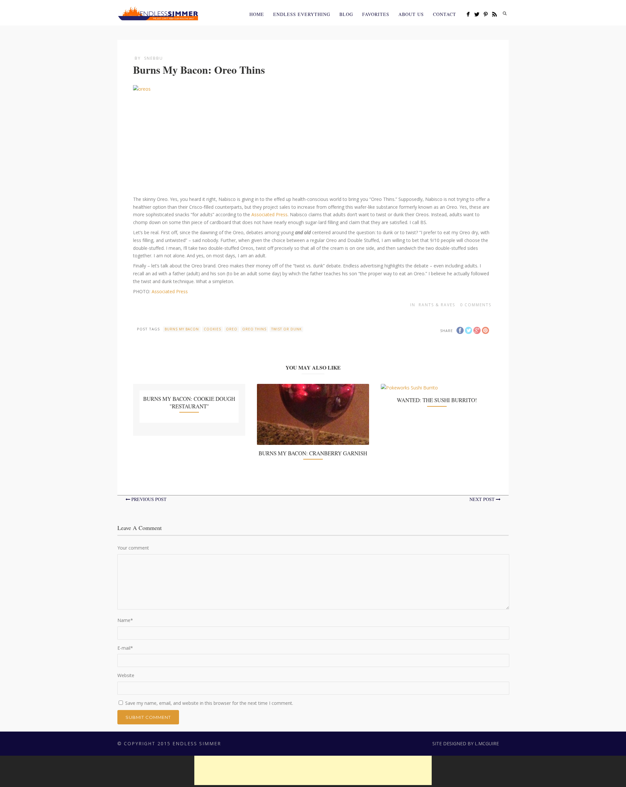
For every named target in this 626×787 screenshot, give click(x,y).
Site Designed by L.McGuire (465, 743)
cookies (212, 329)
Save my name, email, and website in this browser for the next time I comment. (209, 703)
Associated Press (269, 214)
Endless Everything (301, 14)
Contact (444, 14)
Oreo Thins (254, 329)
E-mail (125, 648)
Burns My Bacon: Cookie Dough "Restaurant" (189, 402)
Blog (346, 14)
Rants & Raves (437, 305)
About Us (411, 14)
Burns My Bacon (182, 329)
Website (125, 675)
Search (505, 13)
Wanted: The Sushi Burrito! (437, 400)
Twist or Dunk (286, 329)
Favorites (375, 14)
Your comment (133, 548)
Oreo (231, 329)
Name (125, 620)
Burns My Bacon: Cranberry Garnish (313, 453)
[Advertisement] (313, 770)
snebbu (153, 58)
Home (256, 14)
